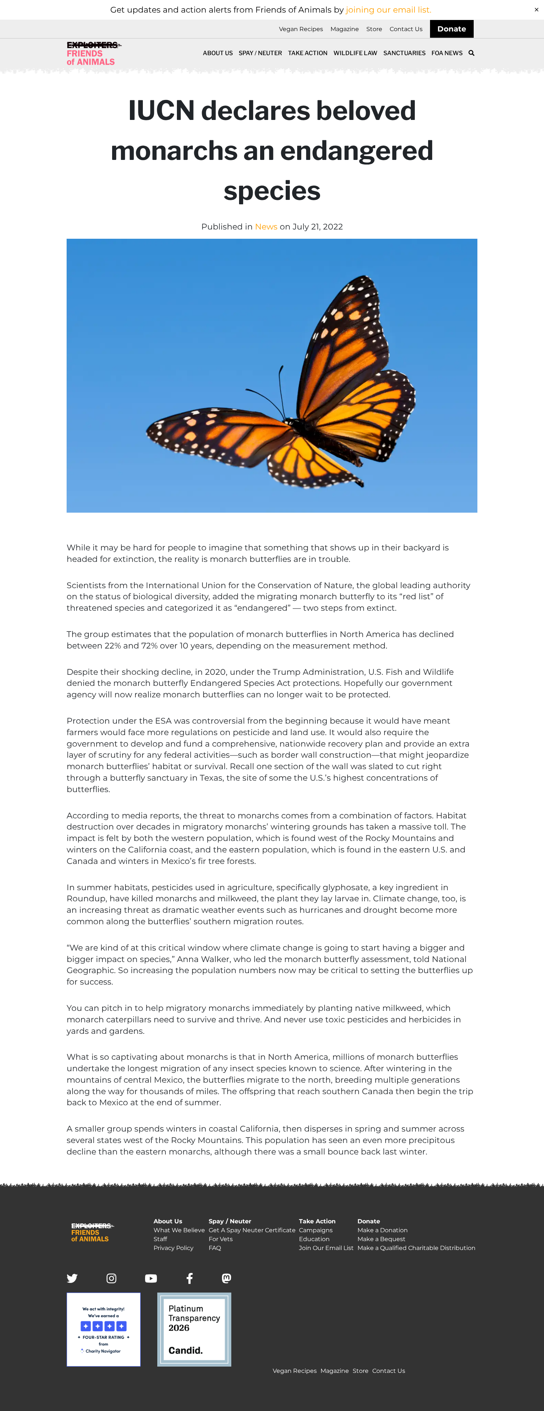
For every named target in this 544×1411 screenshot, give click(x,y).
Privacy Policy (174, 1247)
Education (314, 1239)
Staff (160, 1239)
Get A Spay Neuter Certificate (252, 1230)
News (266, 227)
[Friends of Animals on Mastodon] (226, 1279)
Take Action (308, 53)
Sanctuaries (404, 53)
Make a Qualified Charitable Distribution (416, 1247)
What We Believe (179, 1230)
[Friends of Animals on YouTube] (151, 1279)
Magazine (344, 29)
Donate (451, 28)
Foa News (447, 53)
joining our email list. (388, 10)
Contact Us (406, 29)
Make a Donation (382, 1230)
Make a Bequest (381, 1239)
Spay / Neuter (260, 53)
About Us (218, 53)
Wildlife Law (355, 53)
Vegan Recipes (301, 29)
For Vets (221, 1239)
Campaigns (316, 1230)
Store (374, 29)
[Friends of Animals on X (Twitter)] (72, 1279)
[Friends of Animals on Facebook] (189, 1279)
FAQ (215, 1247)
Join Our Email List (326, 1247)
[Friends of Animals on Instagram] (111, 1279)
